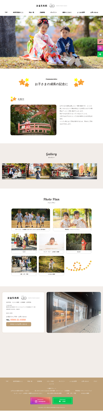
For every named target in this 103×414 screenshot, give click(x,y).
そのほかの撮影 (85, 393)
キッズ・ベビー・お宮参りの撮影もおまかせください (28, 393)
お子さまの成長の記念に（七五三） (20, 390)
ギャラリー (53, 12)
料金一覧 (31, 12)
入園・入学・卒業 (71, 393)
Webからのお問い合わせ (18, 324)
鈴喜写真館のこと (18, 12)
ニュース (51, 383)
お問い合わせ (94, 12)
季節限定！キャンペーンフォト (83, 390)
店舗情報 (42, 12)
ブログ (95, 381)
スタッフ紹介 (50, 381)
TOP (6, 12)
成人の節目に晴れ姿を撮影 (54, 393)
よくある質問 (81, 12)
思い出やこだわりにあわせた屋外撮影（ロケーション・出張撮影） (53, 390)
